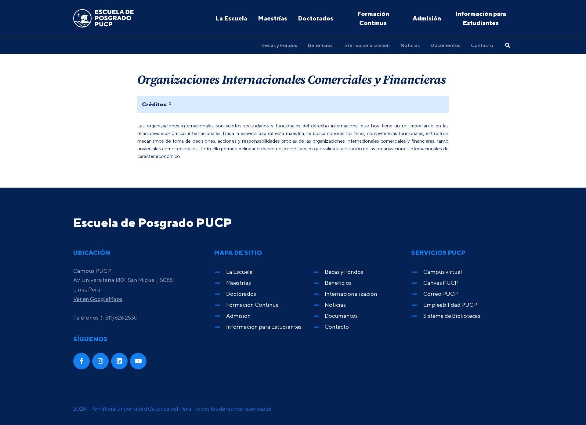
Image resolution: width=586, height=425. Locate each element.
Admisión (427, 18)
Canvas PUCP (440, 283)
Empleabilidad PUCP (450, 305)
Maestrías (272, 18)
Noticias (410, 45)
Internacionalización (366, 45)
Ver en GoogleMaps (97, 299)
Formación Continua (373, 18)
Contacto (482, 45)
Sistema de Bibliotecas (451, 316)
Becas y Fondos (279, 45)
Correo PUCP (440, 294)
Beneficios (320, 45)
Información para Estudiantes (480, 18)
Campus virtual (442, 272)
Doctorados (315, 18)
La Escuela (231, 18)
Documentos (445, 45)
